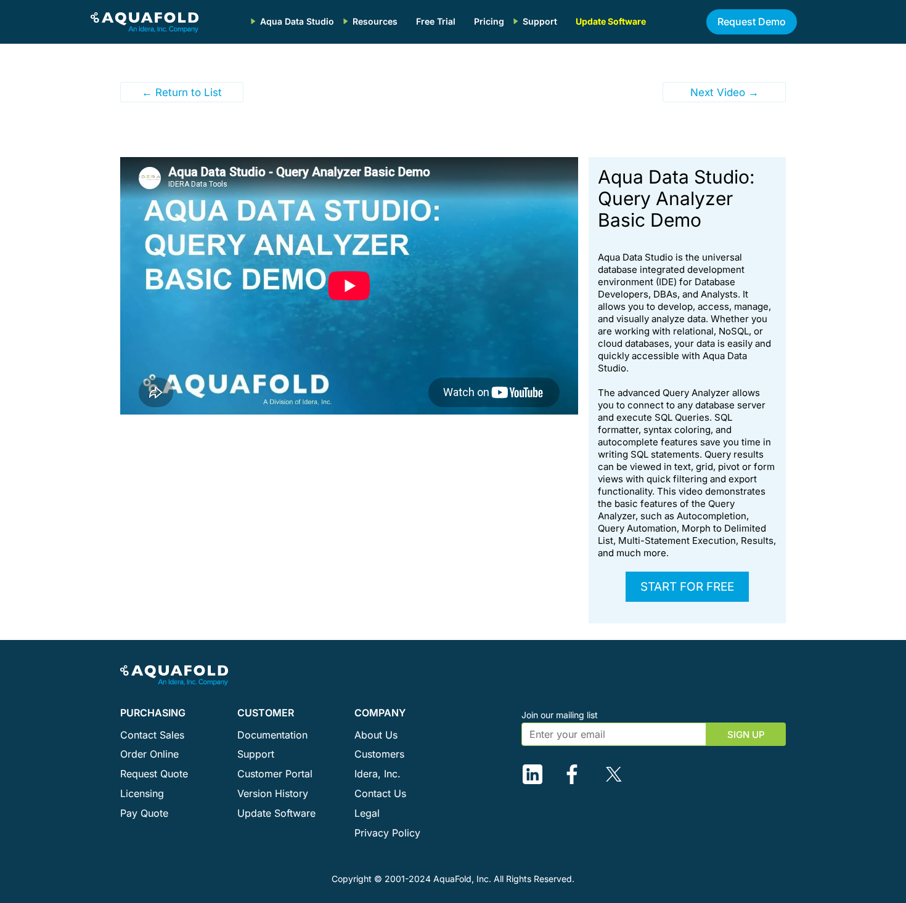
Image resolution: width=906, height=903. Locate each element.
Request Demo (751, 21)
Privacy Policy (387, 833)
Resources (375, 21)
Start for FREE (687, 587)
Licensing (142, 793)
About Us (376, 735)
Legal (367, 813)
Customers (379, 754)
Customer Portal (274, 773)
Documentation (272, 735)
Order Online (149, 754)
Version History (272, 793)
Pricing (489, 21)
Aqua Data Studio (297, 21)
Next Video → (724, 92)
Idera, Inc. (377, 773)
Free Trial (435, 21)
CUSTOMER (265, 713)
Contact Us (380, 793)
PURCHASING (153, 713)
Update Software (611, 21)
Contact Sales (152, 735)
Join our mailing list (559, 715)
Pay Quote (144, 813)
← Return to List (182, 92)
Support (540, 21)
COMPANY (380, 713)
